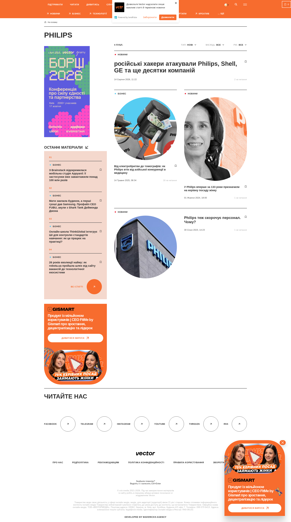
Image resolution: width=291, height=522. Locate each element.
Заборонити (150, 17)
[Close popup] (283, 442)
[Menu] (245, 4)
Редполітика (80, 462)
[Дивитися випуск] (75, 365)
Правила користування (188, 462)
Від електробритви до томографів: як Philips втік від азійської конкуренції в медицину (140, 169)
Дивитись (92, 4)
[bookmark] (100, 169)
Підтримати (55, 4)
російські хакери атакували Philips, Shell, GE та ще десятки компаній (175, 67)
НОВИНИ (123, 54)
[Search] (236, 5)
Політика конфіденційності (146, 462)
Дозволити (167, 17)
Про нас (58, 462)
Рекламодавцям (108, 462)
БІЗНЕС (57, 165)
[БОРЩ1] (67, 92)
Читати (74, 4)
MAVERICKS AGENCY (154, 517)
